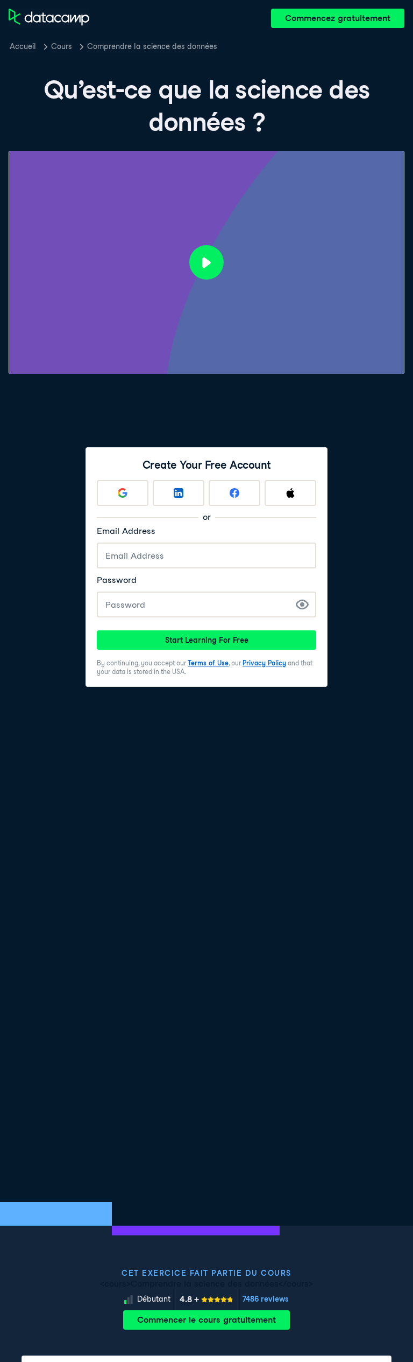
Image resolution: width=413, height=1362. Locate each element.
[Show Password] (302, 604)
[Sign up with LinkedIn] (178, 493)
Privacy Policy (264, 663)
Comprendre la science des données (152, 46)
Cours (61, 46)
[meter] (206, 1299)
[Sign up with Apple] (290, 493)
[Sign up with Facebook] (234, 493)
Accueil (23, 46)
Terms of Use (208, 663)
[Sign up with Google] (122, 493)
